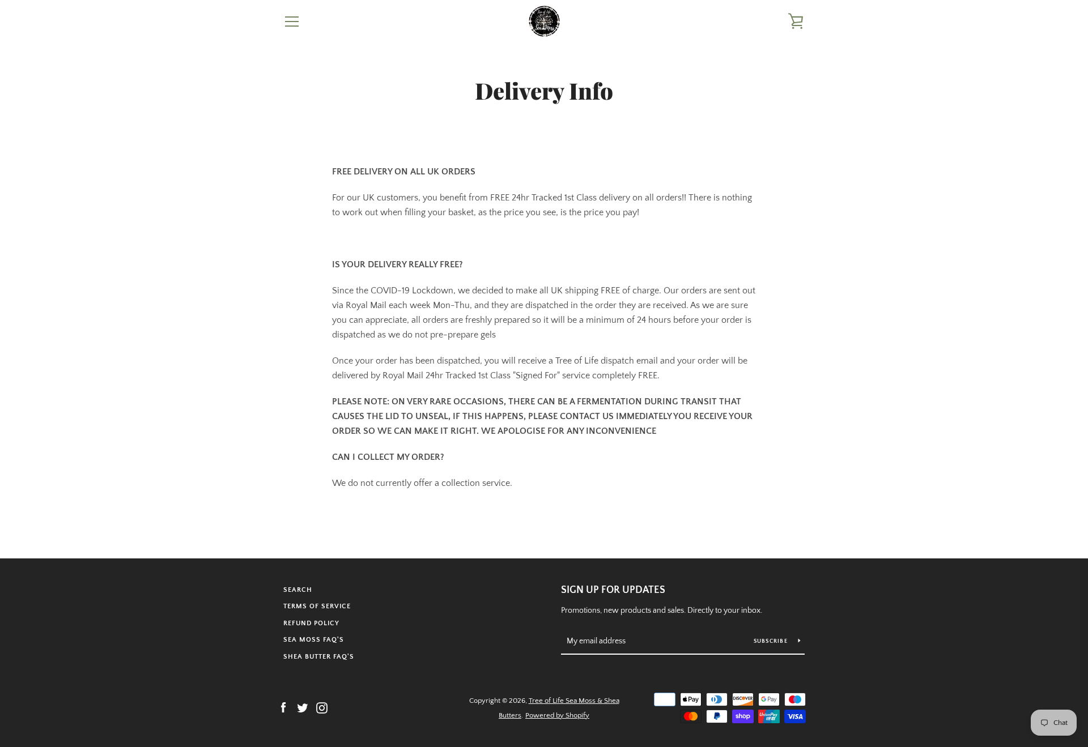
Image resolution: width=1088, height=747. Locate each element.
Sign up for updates (613, 590)
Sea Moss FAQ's (313, 639)
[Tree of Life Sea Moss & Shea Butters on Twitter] (302, 707)
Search (297, 590)
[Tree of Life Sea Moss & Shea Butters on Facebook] (283, 707)
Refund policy (311, 623)
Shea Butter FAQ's (318, 656)
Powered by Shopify (557, 715)
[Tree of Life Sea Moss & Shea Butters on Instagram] (322, 707)
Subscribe (772, 641)
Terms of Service (317, 606)
